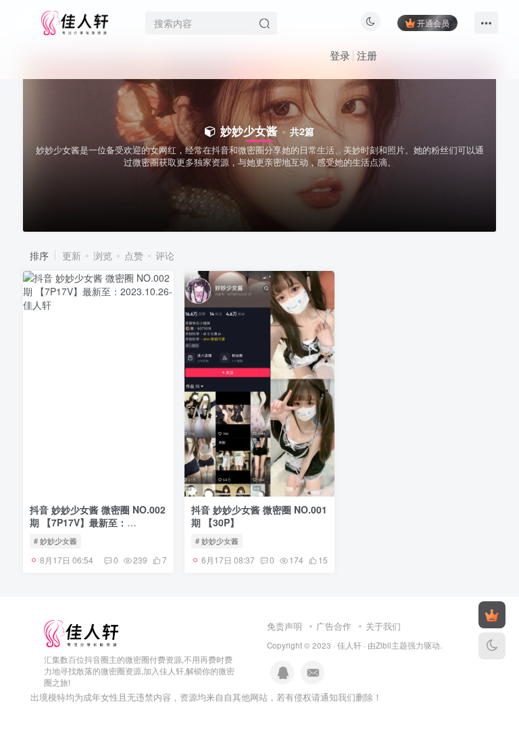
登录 (340, 55)
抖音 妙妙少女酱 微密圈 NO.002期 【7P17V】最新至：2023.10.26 (98, 523)
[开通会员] (491, 614)
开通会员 (433, 22)
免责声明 (284, 626)
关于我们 (383, 626)
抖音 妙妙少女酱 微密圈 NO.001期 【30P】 (259, 516)
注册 (367, 55)
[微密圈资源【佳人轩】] (81, 632)
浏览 (102, 255)
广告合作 (333, 626)
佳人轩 (349, 645)
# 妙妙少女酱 (55, 540)
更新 (71, 255)
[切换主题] (491, 645)
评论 (164, 255)
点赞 (133, 255)
